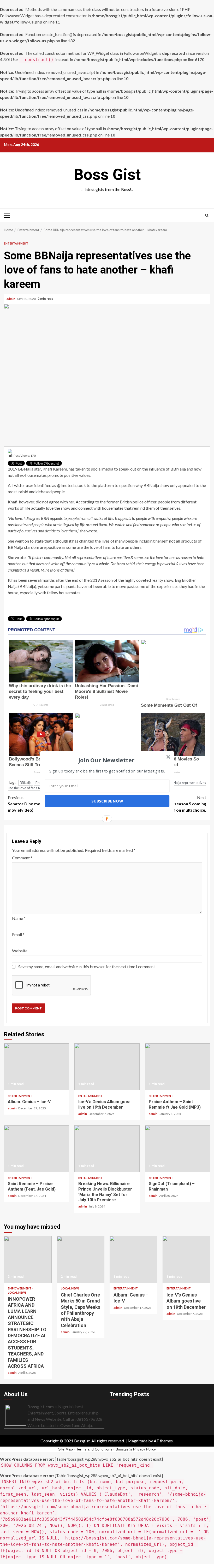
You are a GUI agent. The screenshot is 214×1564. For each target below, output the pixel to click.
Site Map (65, 1449)
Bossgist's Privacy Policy (136, 1449)
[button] (106, 760)
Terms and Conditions (94, 1449)
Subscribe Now (107, 801)
